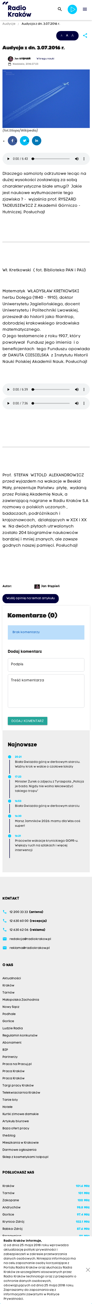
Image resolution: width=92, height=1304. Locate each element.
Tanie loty (10, 1100)
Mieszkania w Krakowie (20, 1143)
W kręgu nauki (45, 59)
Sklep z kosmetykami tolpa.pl (25, 1157)
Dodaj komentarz (27, 721)
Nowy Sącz (10, 1007)
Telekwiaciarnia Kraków (21, 1093)
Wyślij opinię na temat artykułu (30, 598)
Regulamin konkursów (20, 1035)
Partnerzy (10, 1057)
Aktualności (11, 978)
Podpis (17, 664)
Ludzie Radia (12, 1028)
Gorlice (8, 1021)
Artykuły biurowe (15, 1121)
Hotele (7, 1107)
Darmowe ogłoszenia (19, 1150)
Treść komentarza (27, 680)
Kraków (8, 985)
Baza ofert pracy (15, 1128)
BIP (5, 1050)
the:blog (8, 1135)
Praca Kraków (13, 1071)
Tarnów (8, 992)
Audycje (9, 24)
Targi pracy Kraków (18, 1085)
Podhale (9, 1014)
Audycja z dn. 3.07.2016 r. (40, 24)
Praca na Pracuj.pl (16, 1064)
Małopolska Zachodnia (20, 1000)
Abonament (11, 1042)
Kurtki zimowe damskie (20, 1114)
